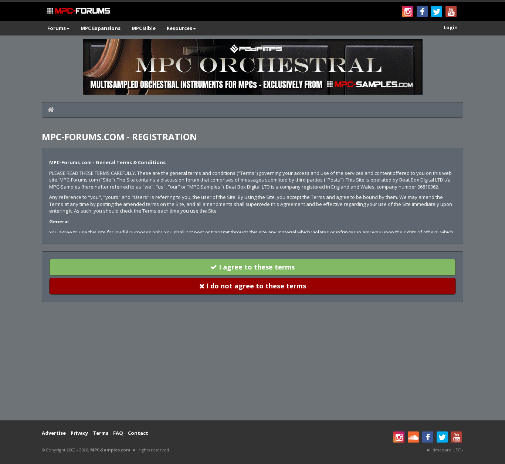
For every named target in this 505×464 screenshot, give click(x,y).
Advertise (54, 433)
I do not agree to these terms (255, 285)
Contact (138, 433)
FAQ (118, 433)
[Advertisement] (252, 361)
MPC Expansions (101, 28)
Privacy (79, 433)
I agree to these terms (256, 267)
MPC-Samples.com (110, 450)
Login (451, 27)
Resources (179, 28)
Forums (56, 28)
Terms (100, 433)
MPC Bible (144, 28)
